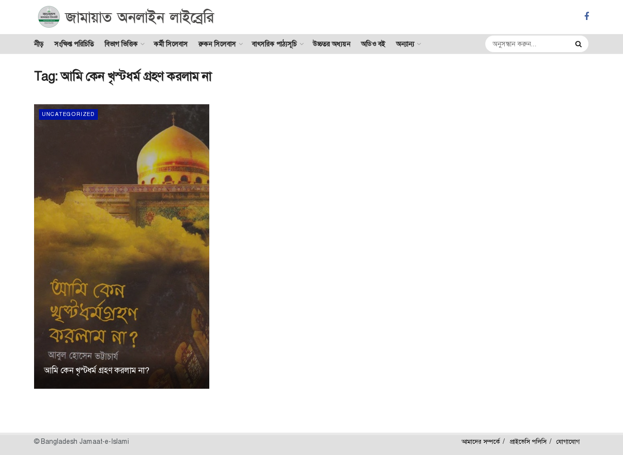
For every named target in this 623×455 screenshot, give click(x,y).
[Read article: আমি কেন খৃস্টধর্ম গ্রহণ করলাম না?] (121, 246)
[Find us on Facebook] (586, 16)
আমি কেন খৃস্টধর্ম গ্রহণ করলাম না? (96, 370)
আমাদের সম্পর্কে (480, 441)
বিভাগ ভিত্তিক (121, 43)
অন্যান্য (405, 43)
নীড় (39, 43)
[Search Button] (579, 44)
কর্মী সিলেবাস (171, 43)
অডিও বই (373, 43)
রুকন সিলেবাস (217, 43)
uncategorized (68, 114)
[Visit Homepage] (126, 17)
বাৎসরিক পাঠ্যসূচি (274, 43)
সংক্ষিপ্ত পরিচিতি (74, 43)
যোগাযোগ (568, 441)
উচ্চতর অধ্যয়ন (331, 43)
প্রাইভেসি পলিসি (528, 441)
